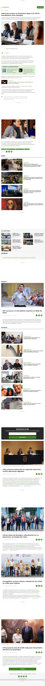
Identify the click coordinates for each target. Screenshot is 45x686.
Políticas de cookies (27, 673)
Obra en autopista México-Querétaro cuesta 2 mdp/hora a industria (32, 364)
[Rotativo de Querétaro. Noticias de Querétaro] (19, 7)
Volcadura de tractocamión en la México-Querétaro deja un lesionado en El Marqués (38, 242)
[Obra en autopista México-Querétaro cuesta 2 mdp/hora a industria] (11, 363)
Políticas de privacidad (18, 673)
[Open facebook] (19, 676)
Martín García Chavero (7, 315)
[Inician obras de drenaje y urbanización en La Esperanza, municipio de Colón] (22, 519)
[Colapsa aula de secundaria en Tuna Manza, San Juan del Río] (11, 403)
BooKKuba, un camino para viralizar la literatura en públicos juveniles (32, 391)
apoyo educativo (19, 149)
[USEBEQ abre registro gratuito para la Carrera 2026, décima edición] (6, 235)
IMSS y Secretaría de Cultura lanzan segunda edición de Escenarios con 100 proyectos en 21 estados (28, 71)
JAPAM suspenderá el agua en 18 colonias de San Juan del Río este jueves (33, 351)
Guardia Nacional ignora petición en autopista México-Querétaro (31, 338)
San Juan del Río (27, 336)
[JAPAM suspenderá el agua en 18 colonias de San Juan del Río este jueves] (11, 350)
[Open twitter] (21, 676)
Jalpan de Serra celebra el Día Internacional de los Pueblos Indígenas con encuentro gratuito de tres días (32, 165)
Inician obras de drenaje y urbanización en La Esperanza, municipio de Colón (21, 536)
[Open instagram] (24, 676)
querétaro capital (11, 149)
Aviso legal (11, 673)
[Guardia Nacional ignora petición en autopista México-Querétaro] (11, 337)
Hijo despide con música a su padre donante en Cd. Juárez (31, 378)
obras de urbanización (20, 545)
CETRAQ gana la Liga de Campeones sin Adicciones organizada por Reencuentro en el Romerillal (33, 178)
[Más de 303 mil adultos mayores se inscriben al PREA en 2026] (6, 248)
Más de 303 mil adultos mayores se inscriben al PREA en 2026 (17, 248)
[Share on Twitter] (9, 151)
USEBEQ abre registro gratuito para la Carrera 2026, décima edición (16, 235)
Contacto (34, 673)
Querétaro (7, 10)
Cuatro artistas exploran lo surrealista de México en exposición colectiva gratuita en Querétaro (33, 204)
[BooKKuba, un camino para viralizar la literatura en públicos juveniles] (11, 390)
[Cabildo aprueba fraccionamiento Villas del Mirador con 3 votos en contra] (6, 242)
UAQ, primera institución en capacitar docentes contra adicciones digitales (22, 470)
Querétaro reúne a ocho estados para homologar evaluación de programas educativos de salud (32, 191)
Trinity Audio (12, 48)
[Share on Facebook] (7, 151)
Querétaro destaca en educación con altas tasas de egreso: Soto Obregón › (19, 257)
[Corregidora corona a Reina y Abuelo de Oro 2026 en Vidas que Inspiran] (22, 565)
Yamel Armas (7, 52)
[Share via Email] (11, 151)
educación (27, 149)
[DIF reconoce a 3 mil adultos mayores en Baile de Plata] (22, 294)
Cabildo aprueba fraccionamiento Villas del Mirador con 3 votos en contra (16, 242)
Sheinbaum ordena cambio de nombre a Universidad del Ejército (38, 235)
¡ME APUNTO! (22, 437)
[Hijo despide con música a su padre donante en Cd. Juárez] (11, 377)
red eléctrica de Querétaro (9, 659)
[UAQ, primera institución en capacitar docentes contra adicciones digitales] (22, 452)
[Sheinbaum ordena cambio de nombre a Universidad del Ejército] (28, 235)
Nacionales (26, 375)
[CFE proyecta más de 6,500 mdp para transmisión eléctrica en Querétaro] (22, 631)
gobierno (4, 149)
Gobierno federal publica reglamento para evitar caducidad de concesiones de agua (12, 71)
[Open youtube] (26, 676)
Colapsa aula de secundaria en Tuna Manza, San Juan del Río (32, 404)
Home (2, 10)
